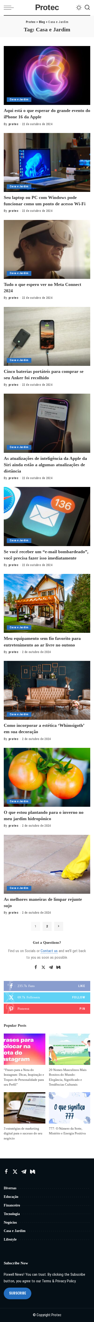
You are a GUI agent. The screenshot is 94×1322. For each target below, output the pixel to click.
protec (13, 124)
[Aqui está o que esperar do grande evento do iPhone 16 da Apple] (47, 75)
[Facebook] (36, 967)
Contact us (49, 951)
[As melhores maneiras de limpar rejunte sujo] (47, 864)
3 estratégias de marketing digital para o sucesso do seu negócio (23, 1133)
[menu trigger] (10, 7)
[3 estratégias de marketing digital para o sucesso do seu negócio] (24, 1108)
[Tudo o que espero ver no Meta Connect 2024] (47, 249)
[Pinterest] (47, 1009)
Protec (47, 7)
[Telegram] (51, 967)
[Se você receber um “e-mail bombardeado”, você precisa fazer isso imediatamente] (47, 516)
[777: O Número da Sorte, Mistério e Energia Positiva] (69, 1108)
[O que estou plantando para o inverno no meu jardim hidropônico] (47, 777)
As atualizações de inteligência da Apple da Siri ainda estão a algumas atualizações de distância (45, 465)
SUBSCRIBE (17, 1293)
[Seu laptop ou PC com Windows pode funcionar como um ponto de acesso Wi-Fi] (47, 162)
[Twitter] (43, 967)
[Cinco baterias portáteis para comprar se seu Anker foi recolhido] (47, 336)
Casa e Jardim (19, 99)
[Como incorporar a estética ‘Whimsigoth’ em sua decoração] (47, 690)
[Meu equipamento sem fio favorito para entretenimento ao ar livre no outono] (47, 603)
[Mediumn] (58, 967)
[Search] (87, 7)
